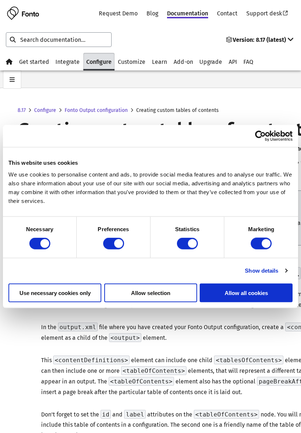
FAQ (248, 61)
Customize (131, 61)
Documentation (187, 13)
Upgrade (210, 61)
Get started (34, 61)
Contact (227, 13)
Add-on (183, 61)
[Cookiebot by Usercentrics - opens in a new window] (260, 136)
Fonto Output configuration (96, 110)
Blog (152, 13)
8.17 (22, 110)
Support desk (264, 13)
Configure (99, 61)
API (233, 61)
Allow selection (150, 293)
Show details (261, 271)
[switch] (113, 244)
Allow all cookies (246, 293)
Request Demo (118, 13)
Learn (159, 61)
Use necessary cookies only (55, 293)
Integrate (67, 61)
